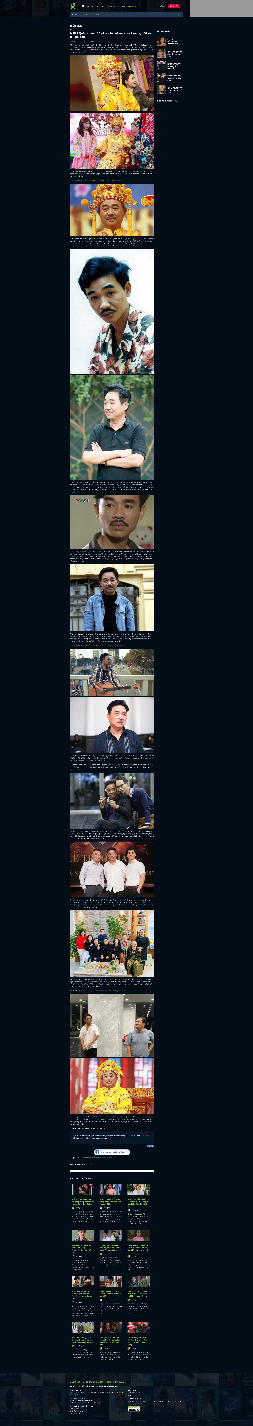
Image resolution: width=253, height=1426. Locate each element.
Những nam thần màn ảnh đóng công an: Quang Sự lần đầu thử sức (81, 1249)
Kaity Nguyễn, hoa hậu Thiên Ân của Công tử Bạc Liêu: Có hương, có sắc (137, 1249)
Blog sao (130, 6)
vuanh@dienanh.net (76, 1411)
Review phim (100, 6)
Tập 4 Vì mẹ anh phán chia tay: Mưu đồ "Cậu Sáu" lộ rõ (175, 41)
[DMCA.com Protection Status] (134, 1409)
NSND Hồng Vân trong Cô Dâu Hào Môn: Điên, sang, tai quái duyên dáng (137, 1341)
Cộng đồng (90, 6)
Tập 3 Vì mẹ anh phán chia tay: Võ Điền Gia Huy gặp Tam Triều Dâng (175, 53)
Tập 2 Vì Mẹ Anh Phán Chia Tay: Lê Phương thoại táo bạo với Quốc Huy (175, 89)
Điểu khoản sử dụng (93, 1382)
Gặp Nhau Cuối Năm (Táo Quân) (102, 1158)
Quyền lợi (75, 1382)
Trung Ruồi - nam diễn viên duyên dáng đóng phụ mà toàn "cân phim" (110, 1247)
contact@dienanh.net (135, 1398)
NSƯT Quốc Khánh (84, 1158)
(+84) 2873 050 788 (76, 1413)
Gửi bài (150, 1146)
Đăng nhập (174, 6)
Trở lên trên (211, 1424)
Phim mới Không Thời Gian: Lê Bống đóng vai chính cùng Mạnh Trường (83, 1339)
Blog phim (121, 6)
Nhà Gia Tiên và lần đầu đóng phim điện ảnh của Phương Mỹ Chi (110, 1201)
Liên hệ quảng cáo (114, 1382)
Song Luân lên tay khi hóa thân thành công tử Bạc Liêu (110, 1293)
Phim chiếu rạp (111, 6)
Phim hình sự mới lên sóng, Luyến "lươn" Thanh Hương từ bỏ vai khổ (82, 1295)
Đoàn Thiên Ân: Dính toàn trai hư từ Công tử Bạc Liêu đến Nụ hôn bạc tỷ (138, 1203)
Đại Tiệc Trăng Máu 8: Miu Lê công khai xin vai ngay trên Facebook (175, 65)
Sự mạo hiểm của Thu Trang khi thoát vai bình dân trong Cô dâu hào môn (110, 1341)
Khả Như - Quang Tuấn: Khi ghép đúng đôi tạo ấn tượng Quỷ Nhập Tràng (83, 1201)
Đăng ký (163, 6)
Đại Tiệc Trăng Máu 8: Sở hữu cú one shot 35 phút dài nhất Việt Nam (175, 77)
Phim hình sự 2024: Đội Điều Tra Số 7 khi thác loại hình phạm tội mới (137, 1293)
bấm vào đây (145, 1136)
